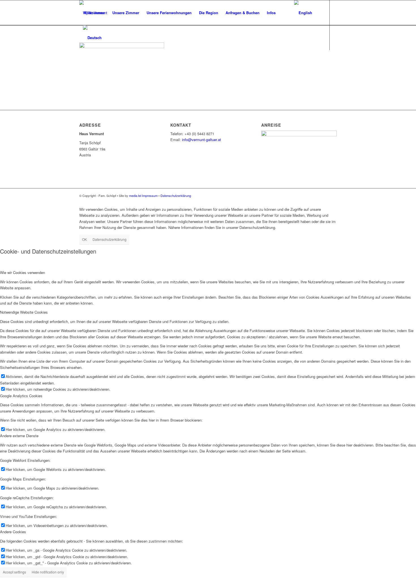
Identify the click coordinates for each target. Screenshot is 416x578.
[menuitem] (94, 12)
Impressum (150, 195)
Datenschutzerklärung (175, 195)
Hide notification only (48, 572)
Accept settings (14, 572)
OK (84, 239)
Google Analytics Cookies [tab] (21, 395)
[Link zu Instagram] (89, 62)
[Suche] (284, 12)
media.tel (135, 195)
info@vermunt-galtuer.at (201, 139)
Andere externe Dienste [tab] (19, 435)
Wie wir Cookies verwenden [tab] (22, 272)
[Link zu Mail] (81, 62)
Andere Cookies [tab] (13, 531)
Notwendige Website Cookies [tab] (24, 312)
